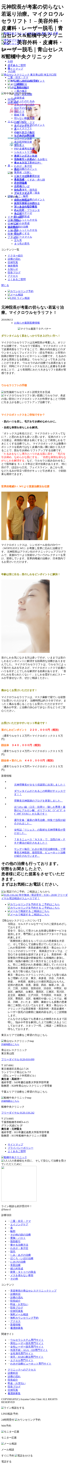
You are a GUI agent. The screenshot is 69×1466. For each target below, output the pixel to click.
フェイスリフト (23, 128)
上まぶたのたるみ (24, 101)
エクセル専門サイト (21, 1360)
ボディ (11, 64)
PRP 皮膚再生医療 (24, 148)
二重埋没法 (20, 84)
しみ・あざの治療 (20, 1255)
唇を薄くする (22, 233)
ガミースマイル (23, 236)
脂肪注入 (19, 145)
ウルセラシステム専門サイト (27, 1340)
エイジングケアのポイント (29, 125)
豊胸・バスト (18, 1238)
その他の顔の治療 (18, 226)
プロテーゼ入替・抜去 (27, 192)
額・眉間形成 (22, 216)
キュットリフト (23, 162)
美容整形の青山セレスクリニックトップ (33, 1290)
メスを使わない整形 (21, 1275)
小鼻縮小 (19, 186)
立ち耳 (18, 240)
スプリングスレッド (25, 155)
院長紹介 (15, 1300)
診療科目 (15, 1294)
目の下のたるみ (23, 108)
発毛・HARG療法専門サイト (26, 1357)
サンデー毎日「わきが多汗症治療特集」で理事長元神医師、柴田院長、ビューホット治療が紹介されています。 (39, 852)
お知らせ (13, 269)
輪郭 (12, 1231)
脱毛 (12, 1251)
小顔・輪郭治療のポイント (29, 199)
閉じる (5, 285)
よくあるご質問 (17, 65)
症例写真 (13, 262)
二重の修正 (20, 91)
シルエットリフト (24, 152)
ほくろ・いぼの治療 (21, 1258)
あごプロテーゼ (23, 213)
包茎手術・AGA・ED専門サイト (29, 1350)
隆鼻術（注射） (23, 172)
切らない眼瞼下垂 (24, 118)
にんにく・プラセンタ (27, 210)
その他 (11, 71)
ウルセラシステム (24, 158)
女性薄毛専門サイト (21, 1353)
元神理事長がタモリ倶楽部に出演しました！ (39, 784)
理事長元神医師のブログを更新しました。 (38, 800)
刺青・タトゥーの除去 (23, 1272)
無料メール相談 (19, 1314)
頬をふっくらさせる (25, 220)
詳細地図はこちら (10, 1044)
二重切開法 (20, 87)
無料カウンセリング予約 (24, 1317)
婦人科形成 (16, 1268)
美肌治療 (15, 1265)
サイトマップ (15, 68)
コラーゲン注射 (23, 138)
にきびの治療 (18, 1261)
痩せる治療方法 (19, 1244)
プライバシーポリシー (20, 1148)
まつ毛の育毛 (22, 243)
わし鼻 (18, 189)
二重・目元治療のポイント (29, 80)
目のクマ (19, 111)
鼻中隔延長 (20, 182)
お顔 (10, 61)
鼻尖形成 (19, 179)
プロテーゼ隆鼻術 (24, 175)
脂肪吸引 (15, 1241)
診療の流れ (14, 259)
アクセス (13, 276)
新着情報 (15, 1324)
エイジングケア (17, 121)
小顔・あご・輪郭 (18, 196)
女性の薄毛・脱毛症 (25, 189)
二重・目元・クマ (18, 77)
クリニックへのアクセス (22, 1369)
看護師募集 (16, 1328)
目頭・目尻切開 (23, 94)
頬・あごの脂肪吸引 (25, 206)
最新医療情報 (32, 322)
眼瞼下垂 (19, 114)
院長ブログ (14, 272)
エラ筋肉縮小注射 (24, 203)
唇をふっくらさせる (25, 230)
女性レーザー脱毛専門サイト (27, 1346)
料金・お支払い (19, 1304)
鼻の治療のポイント (25, 169)
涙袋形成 (19, 97)
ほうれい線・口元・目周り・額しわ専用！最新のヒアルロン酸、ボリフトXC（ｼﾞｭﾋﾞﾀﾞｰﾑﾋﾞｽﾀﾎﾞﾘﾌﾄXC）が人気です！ (39, 810)
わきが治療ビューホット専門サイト (30, 1363)
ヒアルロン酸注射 (24, 135)
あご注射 (19, 209)
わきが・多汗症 (23, 166)
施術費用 (13, 265)
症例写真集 (16, 1311)
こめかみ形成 (22, 223)
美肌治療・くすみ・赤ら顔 (29, 179)
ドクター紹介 (15, 255)
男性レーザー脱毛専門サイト (27, 1343)
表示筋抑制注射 (23, 142)
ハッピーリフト (23, 131)
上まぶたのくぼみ (24, 104)
